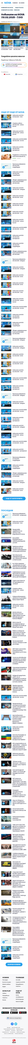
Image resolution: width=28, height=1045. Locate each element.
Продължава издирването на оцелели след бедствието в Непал (18, 532)
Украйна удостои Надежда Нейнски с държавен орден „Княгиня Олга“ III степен (18, 689)
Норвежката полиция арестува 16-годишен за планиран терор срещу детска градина (19, 574)
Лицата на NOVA (20, 982)
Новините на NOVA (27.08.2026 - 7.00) (17, 116)
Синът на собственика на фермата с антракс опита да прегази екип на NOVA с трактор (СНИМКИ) (19, 660)
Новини (15, 3)
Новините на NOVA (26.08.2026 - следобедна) (17, 173)
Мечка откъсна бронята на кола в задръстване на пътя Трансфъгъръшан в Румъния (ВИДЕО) (18, 615)
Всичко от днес (6, 982)
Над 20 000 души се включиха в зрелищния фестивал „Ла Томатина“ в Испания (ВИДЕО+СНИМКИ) (18, 883)
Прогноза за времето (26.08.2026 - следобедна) (18, 165)
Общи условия (19, 1030)
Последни (5, 980)
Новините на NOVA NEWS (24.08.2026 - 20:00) (19, 307)
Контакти (13, 1030)
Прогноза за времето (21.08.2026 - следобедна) (18, 459)
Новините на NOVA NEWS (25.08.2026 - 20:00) (19, 228)
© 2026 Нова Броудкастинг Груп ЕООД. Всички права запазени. (14, 1037)
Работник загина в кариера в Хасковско (18, 754)
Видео (4, 986)
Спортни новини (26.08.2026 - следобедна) (17, 948)
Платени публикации (19, 1033)
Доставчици (7, 1030)
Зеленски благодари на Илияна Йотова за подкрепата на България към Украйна (19, 737)
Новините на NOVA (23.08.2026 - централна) (17, 387)
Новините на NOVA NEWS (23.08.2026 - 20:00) (19, 378)
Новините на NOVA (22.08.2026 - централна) (17, 419)
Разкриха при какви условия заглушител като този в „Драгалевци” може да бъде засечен (19, 894)
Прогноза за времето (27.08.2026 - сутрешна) (19, 514)
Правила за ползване (21, 1032)
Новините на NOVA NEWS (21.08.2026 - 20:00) (19, 442)
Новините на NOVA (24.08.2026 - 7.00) (17, 370)
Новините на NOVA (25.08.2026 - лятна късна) (18, 221)
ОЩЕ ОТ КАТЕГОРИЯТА (14, 498)
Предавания (5, 995)
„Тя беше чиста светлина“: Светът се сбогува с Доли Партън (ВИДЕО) (19, 764)
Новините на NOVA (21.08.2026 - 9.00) (17, 489)
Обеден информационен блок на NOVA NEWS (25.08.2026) (19, 253)
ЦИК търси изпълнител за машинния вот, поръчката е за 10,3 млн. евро (19, 651)
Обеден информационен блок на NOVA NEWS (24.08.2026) (19, 332)
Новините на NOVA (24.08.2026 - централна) (17, 316)
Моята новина (6, 984)
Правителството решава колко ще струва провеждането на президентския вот (19, 549)
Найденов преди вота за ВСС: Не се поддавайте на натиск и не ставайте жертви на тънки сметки (19, 678)
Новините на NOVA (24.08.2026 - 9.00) (17, 354)
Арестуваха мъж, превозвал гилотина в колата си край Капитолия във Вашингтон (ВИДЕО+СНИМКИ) (18, 719)
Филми (4, 1000)
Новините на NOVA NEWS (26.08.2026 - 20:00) (19, 139)
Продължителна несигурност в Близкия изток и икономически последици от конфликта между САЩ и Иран (19, 707)
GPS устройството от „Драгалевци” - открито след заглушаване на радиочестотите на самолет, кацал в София (19, 746)
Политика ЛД (12, 1032)
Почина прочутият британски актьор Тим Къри (19, 810)
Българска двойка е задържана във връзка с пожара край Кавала (19, 902)
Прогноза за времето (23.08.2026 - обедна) (18, 394)
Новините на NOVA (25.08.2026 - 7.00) (17, 291)
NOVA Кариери (20, 999)
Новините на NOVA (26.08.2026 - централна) (17, 148)
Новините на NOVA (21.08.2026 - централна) (19, 450)
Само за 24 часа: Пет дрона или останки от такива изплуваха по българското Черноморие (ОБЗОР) (19, 828)
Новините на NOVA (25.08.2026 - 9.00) (17, 275)
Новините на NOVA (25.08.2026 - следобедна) (17, 245)
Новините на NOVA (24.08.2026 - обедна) (18, 347)
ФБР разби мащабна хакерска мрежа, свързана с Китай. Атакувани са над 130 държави (18, 838)
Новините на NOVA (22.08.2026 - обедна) (18, 426)
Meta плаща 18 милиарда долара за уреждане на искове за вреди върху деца (19, 625)
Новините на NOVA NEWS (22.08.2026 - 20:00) (19, 410)
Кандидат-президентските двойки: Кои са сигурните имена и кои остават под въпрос (19, 793)
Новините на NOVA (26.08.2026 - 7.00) (17, 212)
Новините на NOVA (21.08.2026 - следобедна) (17, 466)
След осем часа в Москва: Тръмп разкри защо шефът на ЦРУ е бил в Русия (18, 874)
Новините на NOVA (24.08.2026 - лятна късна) (18, 300)
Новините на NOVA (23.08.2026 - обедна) (18, 402)
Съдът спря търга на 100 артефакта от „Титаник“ (18, 582)
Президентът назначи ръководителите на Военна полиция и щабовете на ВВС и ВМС (19, 847)
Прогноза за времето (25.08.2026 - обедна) (18, 259)
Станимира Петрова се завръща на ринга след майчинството (19, 669)
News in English (19, 1001)
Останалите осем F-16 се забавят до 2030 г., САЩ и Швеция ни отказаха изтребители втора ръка (19, 920)
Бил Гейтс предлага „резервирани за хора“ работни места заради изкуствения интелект (19, 566)
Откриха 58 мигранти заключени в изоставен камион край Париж (19, 598)
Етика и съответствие (8, 1033)
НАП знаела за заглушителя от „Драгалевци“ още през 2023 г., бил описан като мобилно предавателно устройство (19, 782)
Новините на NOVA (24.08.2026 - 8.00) (17, 362)
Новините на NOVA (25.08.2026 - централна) (17, 237)
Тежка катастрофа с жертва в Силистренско (18, 818)
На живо (21, 3)
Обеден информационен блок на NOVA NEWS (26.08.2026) (19, 181)
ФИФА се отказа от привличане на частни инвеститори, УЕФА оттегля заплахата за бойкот (19, 634)
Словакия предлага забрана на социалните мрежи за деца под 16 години (19, 856)
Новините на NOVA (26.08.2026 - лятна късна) (18, 132)
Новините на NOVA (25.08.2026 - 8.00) (17, 283)
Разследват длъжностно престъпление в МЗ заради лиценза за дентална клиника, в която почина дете (18, 931)
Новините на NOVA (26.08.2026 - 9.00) (17, 196)
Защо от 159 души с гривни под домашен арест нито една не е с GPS (19, 803)
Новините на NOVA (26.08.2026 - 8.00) (17, 204)
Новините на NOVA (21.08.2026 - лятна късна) (17, 435)
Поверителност (5, 1032)
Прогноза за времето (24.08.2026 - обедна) (18, 339)
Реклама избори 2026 (16, 1027)
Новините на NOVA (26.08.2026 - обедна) (18, 188)
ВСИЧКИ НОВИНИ (14, 964)
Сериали (4, 997)
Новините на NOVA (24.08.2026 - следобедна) (17, 324)
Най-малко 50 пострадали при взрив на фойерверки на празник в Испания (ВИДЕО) (19, 865)
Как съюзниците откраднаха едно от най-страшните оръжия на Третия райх (19, 557)
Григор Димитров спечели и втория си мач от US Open (19, 642)
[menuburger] (2, 3)
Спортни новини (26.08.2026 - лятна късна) (18, 124)
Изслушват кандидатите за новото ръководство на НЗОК (18, 540)
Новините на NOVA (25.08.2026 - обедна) (18, 267)
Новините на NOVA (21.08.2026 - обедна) (18, 481)
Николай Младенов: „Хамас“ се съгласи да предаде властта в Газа (18, 772)
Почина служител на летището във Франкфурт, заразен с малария (19, 911)
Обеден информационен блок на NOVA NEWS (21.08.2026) (19, 474)
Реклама (8, 1027)
